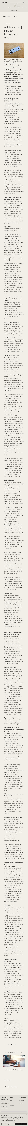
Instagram (21, 1100)
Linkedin (21, 1103)
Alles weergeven (20, 1052)
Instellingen (7, 1124)
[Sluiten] (26, 1115)
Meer (14, 16)
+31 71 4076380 (4, 1106)
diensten (12, 1103)
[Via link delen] (15, 1044)
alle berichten (6, 16)
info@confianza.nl (5, 1109)
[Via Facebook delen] (5, 1044)
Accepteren (20, 1124)
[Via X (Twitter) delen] (8, 1044)
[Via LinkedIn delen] (12, 1044)
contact (12, 1105)
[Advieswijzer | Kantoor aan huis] (14, 1061)
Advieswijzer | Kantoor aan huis (14, 1070)
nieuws (11, 1100)
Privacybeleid (11, 1120)
